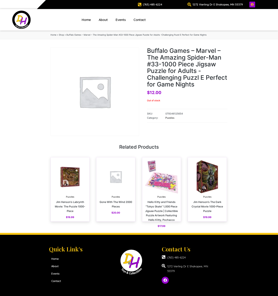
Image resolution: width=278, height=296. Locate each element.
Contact (140, 20)
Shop (61, 34)
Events (121, 20)
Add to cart (70, 193)
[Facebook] (252, 4)
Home (86, 20)
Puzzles (169, 117)
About (103, 20)
